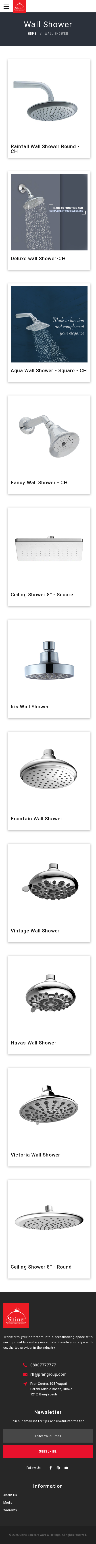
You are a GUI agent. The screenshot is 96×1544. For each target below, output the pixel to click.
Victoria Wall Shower (35, 1155)
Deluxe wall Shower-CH (38, 258)
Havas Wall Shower (33, 1043)
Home (32, 34)
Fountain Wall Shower (37, 818)
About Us (10, 1495)
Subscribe (48, 1452)
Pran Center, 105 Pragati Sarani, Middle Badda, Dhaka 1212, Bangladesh (51, 1389)
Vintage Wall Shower (35, 931)
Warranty (10, 1510)
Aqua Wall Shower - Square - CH (49, 370)
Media (8, 1502)
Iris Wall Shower (30, 706)
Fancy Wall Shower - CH (39, 482)
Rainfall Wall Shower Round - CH (45, 149)
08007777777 (43, 1365)
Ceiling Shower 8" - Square (42, 594)
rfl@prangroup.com (48, 1374)
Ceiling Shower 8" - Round (41, 1267)
